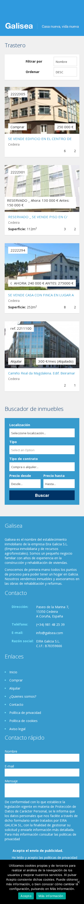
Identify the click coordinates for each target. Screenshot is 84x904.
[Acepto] (78, 882)
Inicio (13, 672)
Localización (19, 425)
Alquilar (14, 688)
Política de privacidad (25, 712)
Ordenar (32, 72)
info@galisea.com (49, 633)
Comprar (16, 680)
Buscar (42, 495)
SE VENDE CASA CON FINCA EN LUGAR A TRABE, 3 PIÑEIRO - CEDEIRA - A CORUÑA (41, 295)
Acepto (26, 896)
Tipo (13, 442)
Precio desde (20, 475)
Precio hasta (54, 475)
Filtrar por (34, 61)
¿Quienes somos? (22, 696)
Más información (50, 896)
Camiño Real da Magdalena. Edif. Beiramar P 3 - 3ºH (41, 374)
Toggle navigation (9, 11)
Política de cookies (23, 721)
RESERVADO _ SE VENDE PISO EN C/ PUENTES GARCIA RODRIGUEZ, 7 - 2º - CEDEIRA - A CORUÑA (40, 217)
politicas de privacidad (60, 857)
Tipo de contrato (23, 459)
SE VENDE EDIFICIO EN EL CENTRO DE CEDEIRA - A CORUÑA (40, 139)
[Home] (42, 25)
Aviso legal (17, 729)
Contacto (16, 704)
